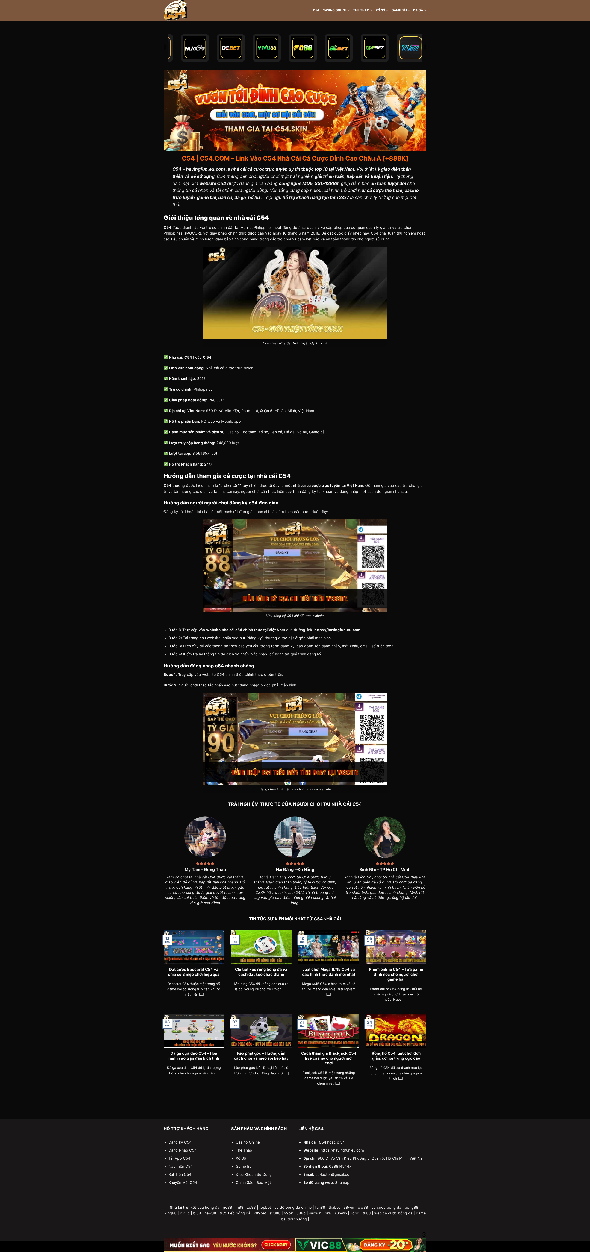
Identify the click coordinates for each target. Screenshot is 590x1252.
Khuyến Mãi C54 (182, 1182)
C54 (316, 10)
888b (301, 1213)
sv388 (275, 1213)
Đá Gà (418, 10)
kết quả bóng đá (205, 1207)
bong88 (411, 1207)
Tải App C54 (179, 1158)
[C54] (187, 10)
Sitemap (342, 1182)
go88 (227, 1207)
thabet (334, 1207)
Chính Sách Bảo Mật (253, 1182)
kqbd (354, 1213)
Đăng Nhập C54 (182, 1150)
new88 (210, 1213)
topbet (265, 1207)
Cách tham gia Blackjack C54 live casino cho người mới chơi (328, 1058)
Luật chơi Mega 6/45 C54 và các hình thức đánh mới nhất (328, 972)
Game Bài (399, 10)
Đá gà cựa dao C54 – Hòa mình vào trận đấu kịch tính (193, 1056)
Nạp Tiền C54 (180, 1166)
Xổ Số (380, 10)
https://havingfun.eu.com (342, 1150)
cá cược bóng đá (386, 1207)
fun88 (320, 1207)
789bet (260, 1213)
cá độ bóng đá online (293, 1207)
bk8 (328, 1213)
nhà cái (208, 511)
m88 (239, 1207)
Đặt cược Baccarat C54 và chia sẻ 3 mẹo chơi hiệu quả (194, 972)
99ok (288, 1213)
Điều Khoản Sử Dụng (254, 1174)
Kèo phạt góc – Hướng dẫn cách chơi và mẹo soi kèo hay (261, 1056)
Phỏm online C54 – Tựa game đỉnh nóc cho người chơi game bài (396, 974)
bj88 (197, 1213)
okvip (185, 1213)
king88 (171, 1213)
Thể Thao (361, 10)
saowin (315, 1213)
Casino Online (335, 10)
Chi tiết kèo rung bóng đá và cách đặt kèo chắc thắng (261, 972)
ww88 (362, 1207)
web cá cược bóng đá (393, 1213)
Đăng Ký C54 (180, 1142)
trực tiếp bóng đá (235, 1213)
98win (348, 1207)
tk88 (367, 1213)
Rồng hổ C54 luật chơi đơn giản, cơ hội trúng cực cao (396, 1056)
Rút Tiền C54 (179, 1174)
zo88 (251, 1207)
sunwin (341, 1213)
